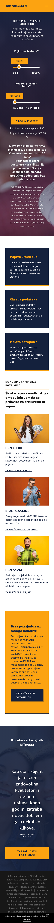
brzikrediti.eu (14, 901)
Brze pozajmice (17, 510)
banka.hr (28, 890)
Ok (47, 916)
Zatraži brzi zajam (18, 592)
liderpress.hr (27, 908)
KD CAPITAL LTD (38, 879)
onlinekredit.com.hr (34, 901)
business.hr (42, 890)
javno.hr (13, 908)
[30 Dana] (14, 102)
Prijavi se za (27, 120)
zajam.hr (12, 897)
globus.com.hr (36, 911)
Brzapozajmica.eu (19, 876)
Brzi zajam (13, 570)
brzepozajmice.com (17, 893)
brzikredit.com (39, 893)
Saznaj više (27, 920)
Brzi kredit (14, 448)
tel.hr (42, 897)
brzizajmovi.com (28, 897)
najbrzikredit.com (17, 904)
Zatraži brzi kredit (18, 470)
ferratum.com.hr (17, 911)
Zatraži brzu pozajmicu (21, 529)
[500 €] (19, 67)
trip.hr (39, 908)
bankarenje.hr (37, 904)
